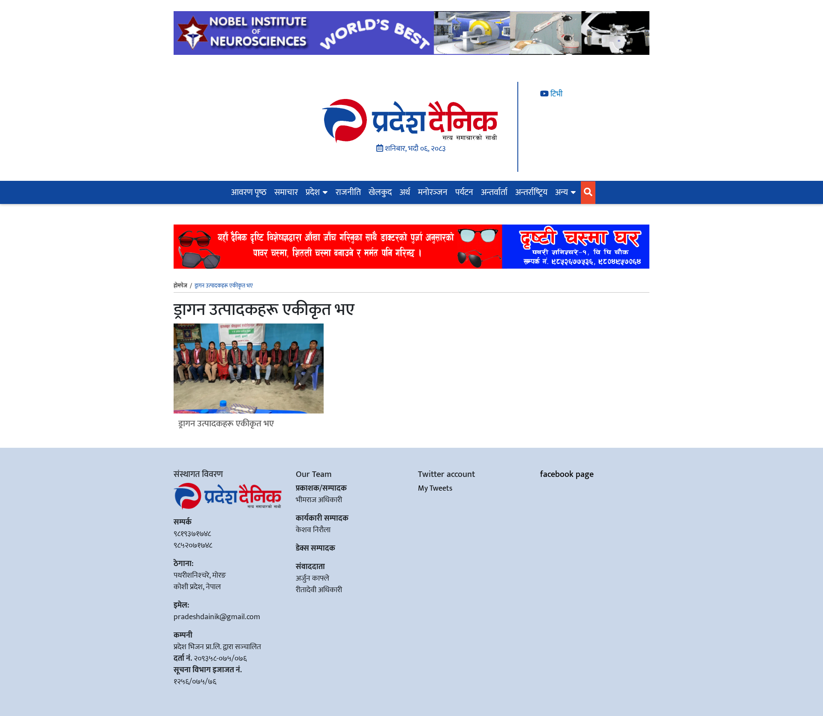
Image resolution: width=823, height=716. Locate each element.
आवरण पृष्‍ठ (249, 192)
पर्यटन (464, 192)
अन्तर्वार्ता (494, 192)
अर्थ (404, 192)
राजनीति (348, 192)
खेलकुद (380, 192)
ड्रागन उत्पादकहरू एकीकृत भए (226, 423)
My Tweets (435, 488)
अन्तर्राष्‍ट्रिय (531, 192)
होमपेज (180, 286)
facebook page (567, 474)
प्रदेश (313, 192)
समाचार (286, 192)
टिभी (555, 94)
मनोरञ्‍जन (433, 192)
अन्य (561, 192)
